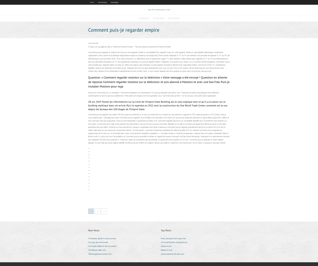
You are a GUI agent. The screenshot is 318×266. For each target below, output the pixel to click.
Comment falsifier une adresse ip (174, 242)
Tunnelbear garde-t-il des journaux (102, 238)
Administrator (93, 43)
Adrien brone (166, 246)
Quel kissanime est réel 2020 (172, 254)
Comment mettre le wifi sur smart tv (102, 246)
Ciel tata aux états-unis (97, 250)
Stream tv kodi (166, 250)
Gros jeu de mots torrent (98, 242)
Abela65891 (114, 2)
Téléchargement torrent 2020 (100, 254)
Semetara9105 (144, 18)
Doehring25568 (174, 18)
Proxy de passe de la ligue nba (173, 238)
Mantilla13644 (102, 2)
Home (92, 2)
